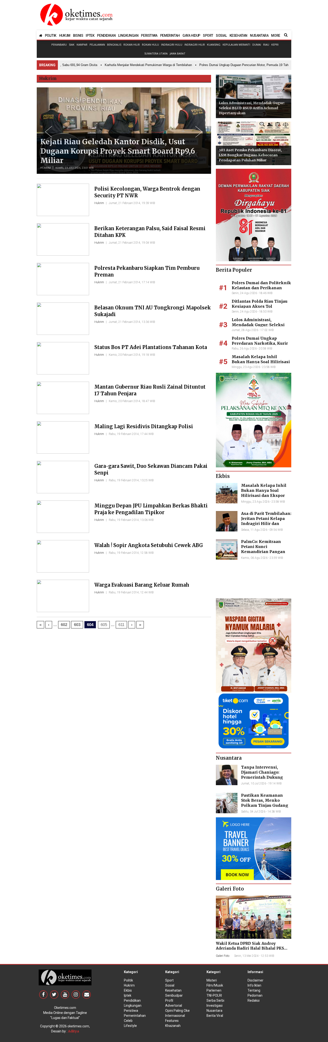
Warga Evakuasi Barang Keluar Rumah (141, 585)
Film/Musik (215, 985)
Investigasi (215, 1005)
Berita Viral (215, 1016)
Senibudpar (174, 995)
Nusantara (214, 1010)
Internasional (175, 1016)
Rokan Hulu (150, 44)
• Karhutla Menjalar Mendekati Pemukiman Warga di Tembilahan (135, 65)
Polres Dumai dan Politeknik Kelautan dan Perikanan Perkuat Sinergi (261, 287)
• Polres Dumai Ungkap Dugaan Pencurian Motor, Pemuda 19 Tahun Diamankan (240, 65)
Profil (169, 1000)
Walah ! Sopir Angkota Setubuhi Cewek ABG (148, 545)
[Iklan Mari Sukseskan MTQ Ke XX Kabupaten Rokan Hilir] (253, 420)
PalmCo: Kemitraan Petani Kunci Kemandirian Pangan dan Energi (263, 549)
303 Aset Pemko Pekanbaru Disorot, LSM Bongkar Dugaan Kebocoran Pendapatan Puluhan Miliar (250, 155)
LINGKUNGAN (128, 35)
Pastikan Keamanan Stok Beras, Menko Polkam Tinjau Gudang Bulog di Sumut (264, 803)
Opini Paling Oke (177, 1010)
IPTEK (90, 35)
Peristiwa (131, 1010)
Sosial (169, 985)
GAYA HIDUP (191, 35)
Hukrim (45, 167)
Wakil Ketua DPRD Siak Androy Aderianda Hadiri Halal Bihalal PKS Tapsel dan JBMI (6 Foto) (250, 948)
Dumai (256, 44)
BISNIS (78, 35)
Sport (169, 980)
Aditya (73, 1031)
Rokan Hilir (131, 44)
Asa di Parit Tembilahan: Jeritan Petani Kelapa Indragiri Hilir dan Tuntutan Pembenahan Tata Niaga (266, 523)
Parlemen (214, 990)
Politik (128, 980)
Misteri (212, 980)
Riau (266, 44)
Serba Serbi (215, 1000)
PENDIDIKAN (106, 35)
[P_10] (253, 721)
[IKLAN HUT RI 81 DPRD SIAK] (253, 215)
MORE (275, 35)
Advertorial (173, 1005)
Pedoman (255, 995)
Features (172, 1021)
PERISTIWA (149, 35)
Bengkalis (114, 44)
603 (77, 624)
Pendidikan (132, 1000)
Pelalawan (97, 44)
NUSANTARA (259, 35)
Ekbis (128, 990)
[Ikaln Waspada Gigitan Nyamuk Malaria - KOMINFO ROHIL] (253, 645)
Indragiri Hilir (194, 44)
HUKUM (64, 35)
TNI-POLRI (214, 995)
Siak (71, 44)
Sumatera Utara (156, 53)
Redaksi (254, 1000)
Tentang (254, 990)
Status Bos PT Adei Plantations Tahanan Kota (150, 347)
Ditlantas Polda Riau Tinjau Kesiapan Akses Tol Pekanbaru (259, 306)
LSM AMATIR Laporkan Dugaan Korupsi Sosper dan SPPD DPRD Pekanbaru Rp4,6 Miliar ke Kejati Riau (114, 151)
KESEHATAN (238, 35)
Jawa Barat (177, 53)
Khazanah (173, 1026)
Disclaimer (255, 980)
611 (121, 624)
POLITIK (50, 35)
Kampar (82, 44)
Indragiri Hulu (171, 44)
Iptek (127, 995)
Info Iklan (254, 985)
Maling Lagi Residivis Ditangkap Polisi (143, 426)
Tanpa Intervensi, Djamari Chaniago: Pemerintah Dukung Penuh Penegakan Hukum (262, 777)
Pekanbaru (59, 44)
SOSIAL (221, 35)
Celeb (128, 1021)
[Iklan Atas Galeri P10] (253, 848)
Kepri (275, 44)
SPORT (208, 35)
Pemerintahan (135, 1016)
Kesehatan (173, 990)
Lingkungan (132, 1005)
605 (104, 624)
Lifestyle (130, 1026)
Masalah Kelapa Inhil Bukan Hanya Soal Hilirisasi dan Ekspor (261, 361)
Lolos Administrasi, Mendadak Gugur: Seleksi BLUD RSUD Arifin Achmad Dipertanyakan (252, 108)
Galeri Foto (222, 956)
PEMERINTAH (170, 35)
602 (64, 624)
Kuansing (213, 44)
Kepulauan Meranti (236, 44)
